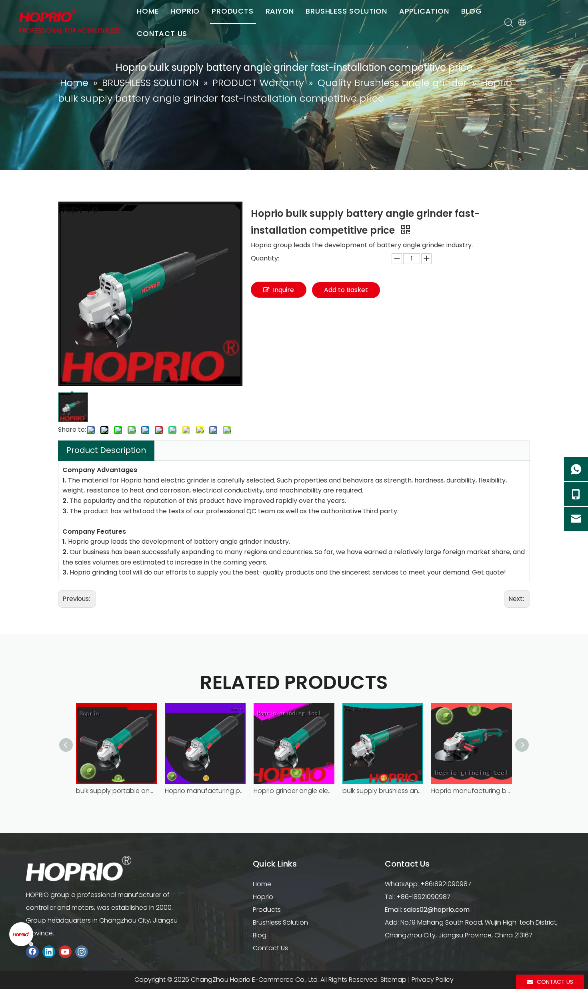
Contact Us (270, 948)
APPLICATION (424, 11)
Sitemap (393, 979)
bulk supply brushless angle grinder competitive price (382, 790)
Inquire (283, 289)
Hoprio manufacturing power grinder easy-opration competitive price (205, 790)
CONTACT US (162, 33)
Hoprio (263, 896)
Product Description (106, 450)
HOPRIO (185, 11)
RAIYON (280, 11)
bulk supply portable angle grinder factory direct (116, 790)
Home (262, 884)
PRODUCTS (232, 11)
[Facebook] (32, 952)
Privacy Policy (433, 979)
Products (267, 909)
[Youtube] (65, 952)
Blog (259, 935)
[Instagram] (81, 952)
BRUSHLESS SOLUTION (346, 11)
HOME (147, 11)
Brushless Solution (280, 922)
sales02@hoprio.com (437, 909)
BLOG (471, 11)
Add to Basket (346, 289)
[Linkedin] (48, 952)
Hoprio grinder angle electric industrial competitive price (294, 790)
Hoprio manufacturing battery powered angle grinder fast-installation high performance (471, 790)
